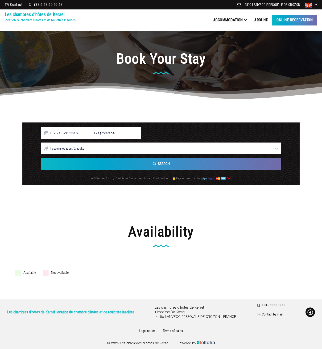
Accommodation (228, 20)
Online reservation (295, 20)
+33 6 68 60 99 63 (273, 305)
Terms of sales (173, 331)
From (54, 133)
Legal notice (147, 331)
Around (261, 20)
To (95, 133)
